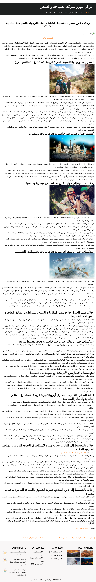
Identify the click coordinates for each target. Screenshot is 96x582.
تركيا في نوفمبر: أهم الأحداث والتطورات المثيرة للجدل (75, 538)
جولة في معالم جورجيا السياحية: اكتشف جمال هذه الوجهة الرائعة (17, 572)
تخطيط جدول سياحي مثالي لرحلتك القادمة (35, 538)
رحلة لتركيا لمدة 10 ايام (83, 528)
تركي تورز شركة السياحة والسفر (66, 6)
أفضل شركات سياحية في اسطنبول (73, 452)
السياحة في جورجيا (36, 558)
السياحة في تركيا (48, 38)
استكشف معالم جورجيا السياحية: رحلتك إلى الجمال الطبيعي (17, 562)
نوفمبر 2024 (56, 555)
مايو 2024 (57, 559)
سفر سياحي (38, 564)
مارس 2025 (56, 552)
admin (41, 26)
